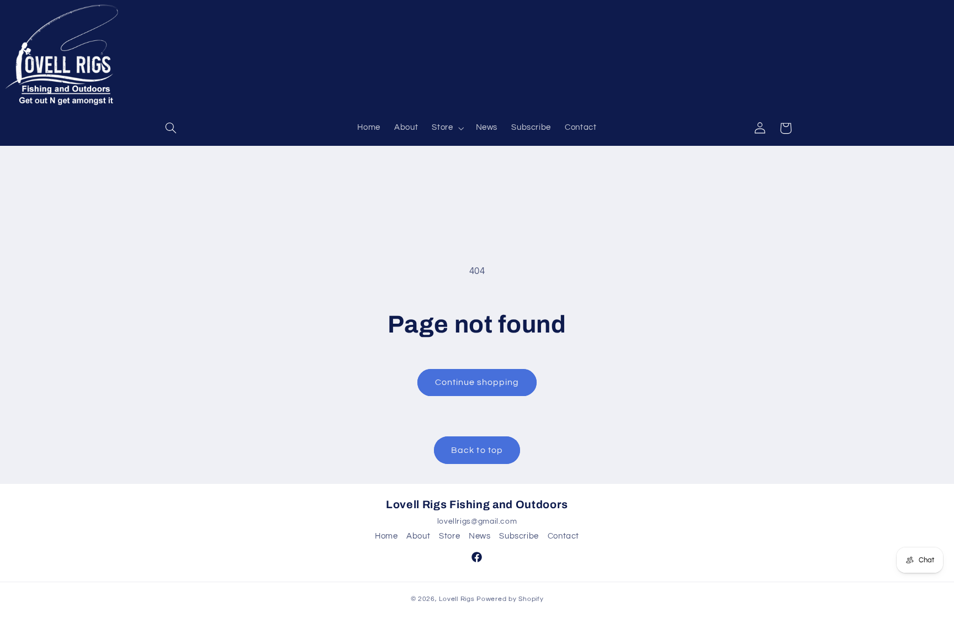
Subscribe (519, 536)
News (480, 536)
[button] (171, 128)
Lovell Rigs (456, 599)
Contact (563, 536)
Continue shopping (477, 382)
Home (386, 536)
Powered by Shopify (509, 599)
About (418, 536)
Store (449, 536)
